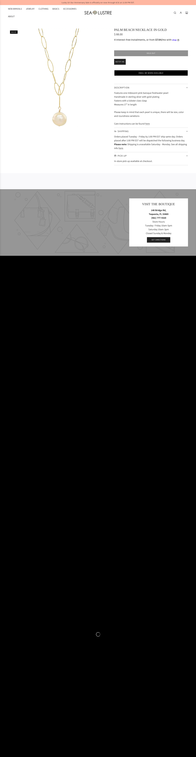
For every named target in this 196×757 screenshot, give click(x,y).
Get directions (159, 240)
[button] (151, 73)
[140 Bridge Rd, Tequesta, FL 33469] (98, 222)
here (147, 123)
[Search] (175, 13)
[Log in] (181, 13)
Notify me (119, 62)
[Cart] (187, 13)
